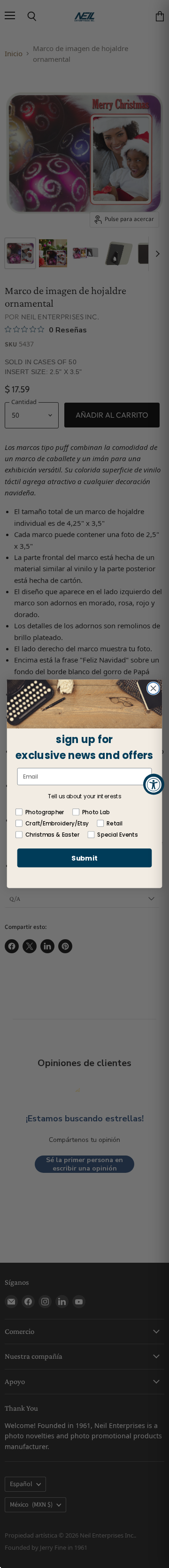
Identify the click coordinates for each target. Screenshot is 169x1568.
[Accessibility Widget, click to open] (153, 784)
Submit (84, 858)
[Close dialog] (153, 689)
